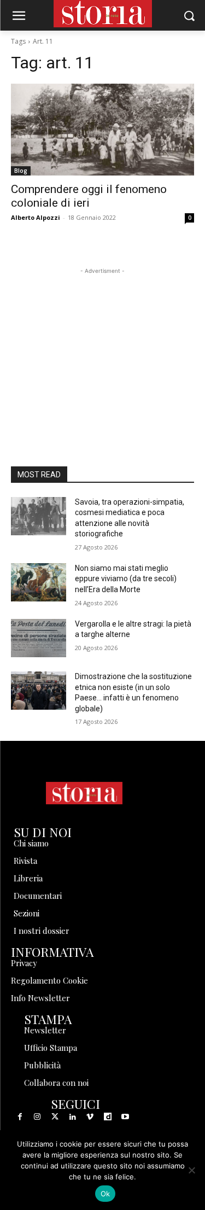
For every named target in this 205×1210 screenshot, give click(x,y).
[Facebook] (19, 1117)
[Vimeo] (90, 1117)
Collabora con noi (56, 1082)
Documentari (38, 895)
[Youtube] (125, 1117)
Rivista (25, 860)
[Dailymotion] (107, 1117)
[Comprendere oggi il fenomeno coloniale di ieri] (102, 130)
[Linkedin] (72, 1117)
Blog (20, 170)
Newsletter (45, 1030)
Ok (105, 1193)
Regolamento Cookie (49, 980)
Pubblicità (42, 1065)
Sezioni (26, 913)
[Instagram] (37, 1117)
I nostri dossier (41, 930)
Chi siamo (31, 843)
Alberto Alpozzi (35, 217)
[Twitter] (54, 1117)
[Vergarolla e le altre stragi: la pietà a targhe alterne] (38, 638)
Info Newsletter (40, 997)
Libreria (28, 878)
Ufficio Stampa (50, 1047)
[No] (191, 1170)
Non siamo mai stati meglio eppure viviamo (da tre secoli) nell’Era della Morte (126, 579)
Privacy (24, 962)
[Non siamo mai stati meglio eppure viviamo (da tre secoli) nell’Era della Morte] (38, 582)
